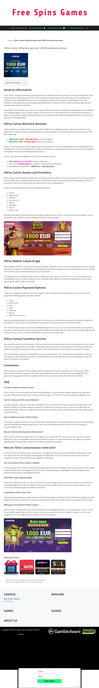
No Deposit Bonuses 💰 (37, 28)
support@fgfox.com (54, 354)
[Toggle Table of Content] (24, 83)
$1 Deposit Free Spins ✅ (56, 28)
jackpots (57, 276)
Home (10, 40)
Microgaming (14, 200)
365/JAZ (43, 482)
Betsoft (11, 207)
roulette (84, 510)
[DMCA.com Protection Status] (72, 667)
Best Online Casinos (77, 28)
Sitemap (21, 634)
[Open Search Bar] (87, 28)
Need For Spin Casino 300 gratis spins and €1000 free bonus (25, 580)
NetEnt (11, 193)
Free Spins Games (20, 630)
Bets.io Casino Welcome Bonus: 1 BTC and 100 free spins (24, 582)
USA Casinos (8, 601)
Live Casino (71, 276)
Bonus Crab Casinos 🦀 (19, 28)
